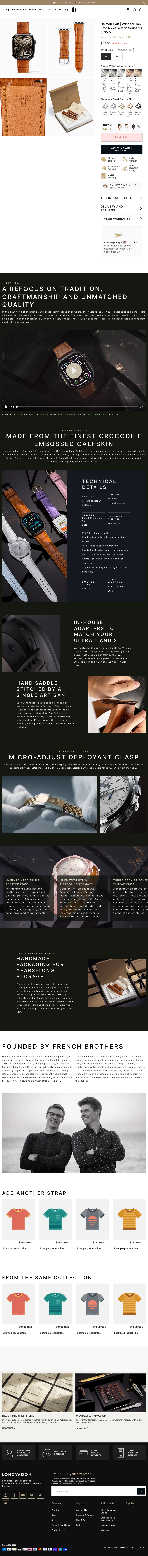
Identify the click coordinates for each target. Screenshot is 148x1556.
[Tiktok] (40, 1495)
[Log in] (128, 9)
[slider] (77, 406)
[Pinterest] (5, 1503)
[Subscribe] (141, 1491)
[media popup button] (41, 73)
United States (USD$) (114, 1547)
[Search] (134, 9)
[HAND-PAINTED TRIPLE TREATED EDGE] (99, 870)
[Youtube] (23, 1495)
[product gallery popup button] (89, 73)
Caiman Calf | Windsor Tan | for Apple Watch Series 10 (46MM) (121, 28)
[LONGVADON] (74, 9)
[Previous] (4, 1220)
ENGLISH (136, 1547)
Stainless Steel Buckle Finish (118, 99)
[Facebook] (14, 1495)
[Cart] (141, 9)
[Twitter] (31, 1495)
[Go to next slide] (121, 242)
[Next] (140, 78)
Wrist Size (107, 49)
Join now (120, 187)
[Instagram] (5, 1495)
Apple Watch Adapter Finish (118, 66)
